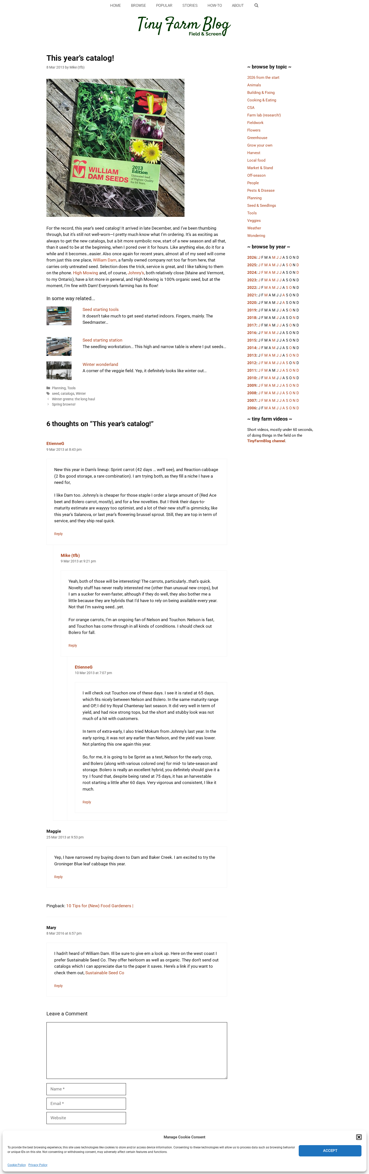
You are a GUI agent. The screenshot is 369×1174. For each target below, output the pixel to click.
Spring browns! (64, 404)
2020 (251, 302)
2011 (251, 370)
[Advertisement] (281, 535)
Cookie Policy (17, 1165)
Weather (254, 228)
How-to (215, 5)
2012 (251, 363)
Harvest (253, 153)
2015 (251, 340)
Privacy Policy (37, 1165)
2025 (251, 265)
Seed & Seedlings (261, 205)
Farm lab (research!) (264, 115)
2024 (251, 272)
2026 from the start (263, 77)
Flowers (254, 130)
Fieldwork (255, 122)
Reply (58, 534)
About (238, 5)
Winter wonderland (100, 364)
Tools (71, 388)
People (253, 183)
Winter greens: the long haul (73, 399)
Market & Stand (260, 168)
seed (55, 394)
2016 (251, 333)
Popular (164, 5)
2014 (251, 348)
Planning (59, 388)
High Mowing (85, 272)
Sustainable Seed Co (104, 972)
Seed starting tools (101, 309)
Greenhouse (257, 138)
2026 (251, 257)
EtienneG (55, 443)
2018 (251, 317)
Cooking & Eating (261, 100)
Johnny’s (136, 272)
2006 (251, 408)
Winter (81, 394)
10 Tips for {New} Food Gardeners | (99, 905)
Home (115, 5)
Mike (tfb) (70, 555)
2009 (251, 385)
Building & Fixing (261, 92)
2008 (251, 393)
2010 (251, 378)
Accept (330, 1150)
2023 (251, 280)
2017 (251, 325)
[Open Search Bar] (256, 5)
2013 (251, 355)
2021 (251, 295)
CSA (251, 107)
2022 (251, 287)
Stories (190, 5)
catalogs (67, 394)
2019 (251, 310)
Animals (254, 85)
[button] (358, 1137)
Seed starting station (102, 340)
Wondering (256, 235)
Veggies (254, 220)
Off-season (256, 175)
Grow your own (259, 145)
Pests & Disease (261, 190)
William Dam (104, 260)
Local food (256, 160)
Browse (138, 5)
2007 (251, 400)
